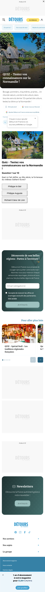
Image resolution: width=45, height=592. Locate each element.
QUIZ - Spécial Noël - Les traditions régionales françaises (16, 349)
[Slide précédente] (33, 360)
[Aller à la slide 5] (9, 360)
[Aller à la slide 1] (2, 360)
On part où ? (7, 27)
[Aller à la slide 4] (7, 360)
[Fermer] (35, 118)
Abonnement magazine (10, 561)
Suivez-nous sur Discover (32, 107)
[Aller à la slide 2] (4, 360)
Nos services (8, 539)
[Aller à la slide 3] (6, 360)
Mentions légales (8, 570)
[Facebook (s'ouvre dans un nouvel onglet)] (24, 532)
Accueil (5, 36)
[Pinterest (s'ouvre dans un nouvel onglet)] (15, 532)
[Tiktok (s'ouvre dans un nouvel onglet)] (29, 532)
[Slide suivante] (40, 360)
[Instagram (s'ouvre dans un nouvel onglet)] (20, 532)
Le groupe (7, 552)
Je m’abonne (33, 20)
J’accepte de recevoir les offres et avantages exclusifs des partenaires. (22, 295)
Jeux (11, 36)
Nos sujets (7, 545)
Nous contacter (7, 565)
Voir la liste (12, 298)
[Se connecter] (41, 19)
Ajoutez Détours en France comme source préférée (24, 112)
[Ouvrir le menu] (4, 20)
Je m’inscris (22, 503)
